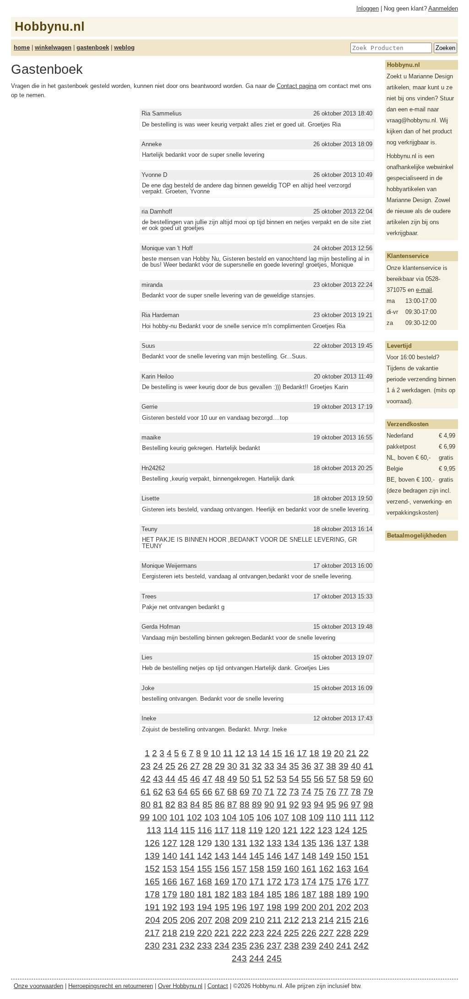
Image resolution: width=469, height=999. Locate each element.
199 (291, 907)
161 (308, 868)
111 (350, 817)
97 (356, 804)
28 (207, 766)
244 (256, 958)
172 (274, 881)
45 (183, 779)
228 (343, 933)
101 (177, 817)
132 (256, 843)
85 (207, 804)
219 (187, 933)
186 (291, 894)
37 (319, 766)
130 (221, 843)
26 (183, 766)
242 (361, 945)
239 (308, 945)
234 (221, 945)
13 (252, 753)
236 (256, 945)
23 (146, 766)
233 (204, 945)
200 (308, 907)
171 (256, 881)
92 (294, 804)
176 (343, 881)
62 (158, 791)
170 (239, 881)
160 (291, 868)
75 (319, 791)
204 (152, 920)
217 (152, 933)
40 (356, 766)
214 (326, 920)
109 (316, 817)
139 (152, 856)
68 (232, 791)
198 (274, 907)
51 (257, 779)
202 (343, 907)
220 (204, 933)
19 (327, 753)
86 (220, 804)
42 (146, 779)
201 (326, 907)
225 (291, 933)
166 (169, 881)
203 (361, 907)
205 (170, 920)
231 (169, 945)
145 (256, 856)
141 (187, 856)
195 (221, 907)
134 (291, 843)
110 (333, 817)
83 (183, 804)
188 (326, 894)
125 (359, 830)
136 (326, 843)
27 (195, 766)
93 (306, 804)
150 (343, 856)
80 (146, 804)
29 (220, 766)
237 (274, 945)
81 (158, 804)
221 (221, 933)
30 (232, 766)
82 (170, 804)
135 (308, 843)
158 (256, 868)
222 (239, 933)
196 (239, 907)
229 (361, 933)
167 (187, 881)
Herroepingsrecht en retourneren (110, 986)
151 (361, 856)
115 (187, 830)
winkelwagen (53, 47)
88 (245, 804)
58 (343, 779)
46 (195, 779)
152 (152, 868)
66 (207, 791)
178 (152, 894)
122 (307, 830)
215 (343, 920)
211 (274, 920)
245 (274, 958)
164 (361, 868)
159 (274, 868)
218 (169, 933)
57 (331, 779)
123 (325, 830)
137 (343, 843)
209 (239, 920)
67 (220, 791)
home (22, 47)
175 (326, 881)
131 (239, 843)
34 (282, 766)
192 (169, 907)
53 (282, 779)
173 (291, 881)
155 (204, 868)
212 (291, 920)
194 (204, 907)
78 (356, 791)
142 (204, 856)
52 (269, 779)
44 (170, 779)
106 (264, 817)
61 (146, 791)
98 (368, 804)
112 (367, 817)
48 (220, 779)
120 (272, 830)
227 (326, 933)
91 (282, 804)
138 (361, 843)
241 (343, 945)
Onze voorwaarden (38, 986)
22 (364, 753)
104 (229, 817)
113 (154, 830)
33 (269, 766)
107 (281, 817)
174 (308, 881)
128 (187, 843)
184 (256, 894)
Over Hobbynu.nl (180, 986)
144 (239, 856)
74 (306, 791)
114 (171, 830)
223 (256, 933)
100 (159, 817)
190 (361, 894)
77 (343, 791)
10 (216, 753)
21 (351, 753)
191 (152, 907)
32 (257, 766)
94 (319, 804)
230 (152, 945)
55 (306, 779)
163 (343, 868)
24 (158, 766)
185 (274, 894)
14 (265, 753)
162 (326, 868)
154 (187, 868)
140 (169, 856)
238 (291, 945)
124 (342, 830)
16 (289, 753)
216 (361, 920)
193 (187, 907)
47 (207, 779)
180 (187, 894)
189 (343, 894)
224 (274, 933)
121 (290, 830)
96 (343, 804)
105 (246, 817)
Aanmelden (443, 8)
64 (183, 791)
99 (145, 817)
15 (277, 753)
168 (204, 881)
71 (269, 791)
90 (269, 804)
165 (152, 881)
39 (343, 766)
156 (221, 868)
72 (282, 791)
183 (239, 894)
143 (221, 856)
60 (368, 779)
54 (294, 779)
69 (245, 791)
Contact (217, 986)
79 (368, 791)
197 (256, 907)
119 (255, 830)
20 (339, 753)
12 (240, 753)
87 (232, 804)
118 (238, 830)
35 (294, 766)
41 (368, 766)
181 (204, 894)
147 (291, 856)
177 (361, 881)
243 (239, 958)
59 (356, 779)
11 (228, 753)
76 (331, 791)
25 (170, 766)
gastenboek (92, 47)
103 (211, 817)
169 (221, 881)
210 (257, 920)
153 (169, 868)
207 (205, 920)
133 (274, 843)
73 (294, 791)
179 (169, 894)
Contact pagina (296, 85)
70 (257, 791)
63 (170, 791)
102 (194, 817)
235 (239, 945)
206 (187, 920)
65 (195, 791)
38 (331, 766)
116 (204, 830)
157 (239, 868)
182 (221, 894)
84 (195, 804)
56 (319, 779)
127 (169, 843)
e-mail (424, 289)
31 (245, 766)
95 (331, 804)
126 (152, 843)
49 (232, 779)
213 (308, 920)
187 (308, 894)
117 (221, 830)
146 (274, 856)
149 (326, 856)
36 (306, 766)
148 (308, 856)
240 (326, 945)
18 (314, 753)
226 (308, 933)
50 (245, 779)
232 (187, 945)
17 (302, 753)
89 (257, 804)
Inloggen (367, 8)
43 (158, 779)
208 (222, 920)
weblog (124, 47)
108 (298, 817)
